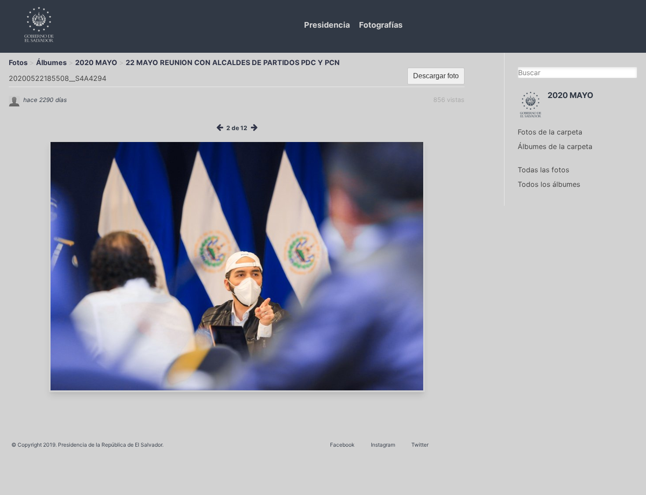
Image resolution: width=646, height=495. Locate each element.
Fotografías (381, 24)
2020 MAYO (96, 62)
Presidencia (327, 24)
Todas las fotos (543, 169)
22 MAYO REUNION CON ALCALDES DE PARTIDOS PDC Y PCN (233, 62)
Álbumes (51, 62)
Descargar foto (436, 76)
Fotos (18, 62)
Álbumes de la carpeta (555, 146)
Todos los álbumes (549, 184)
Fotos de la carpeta (550, 131)
